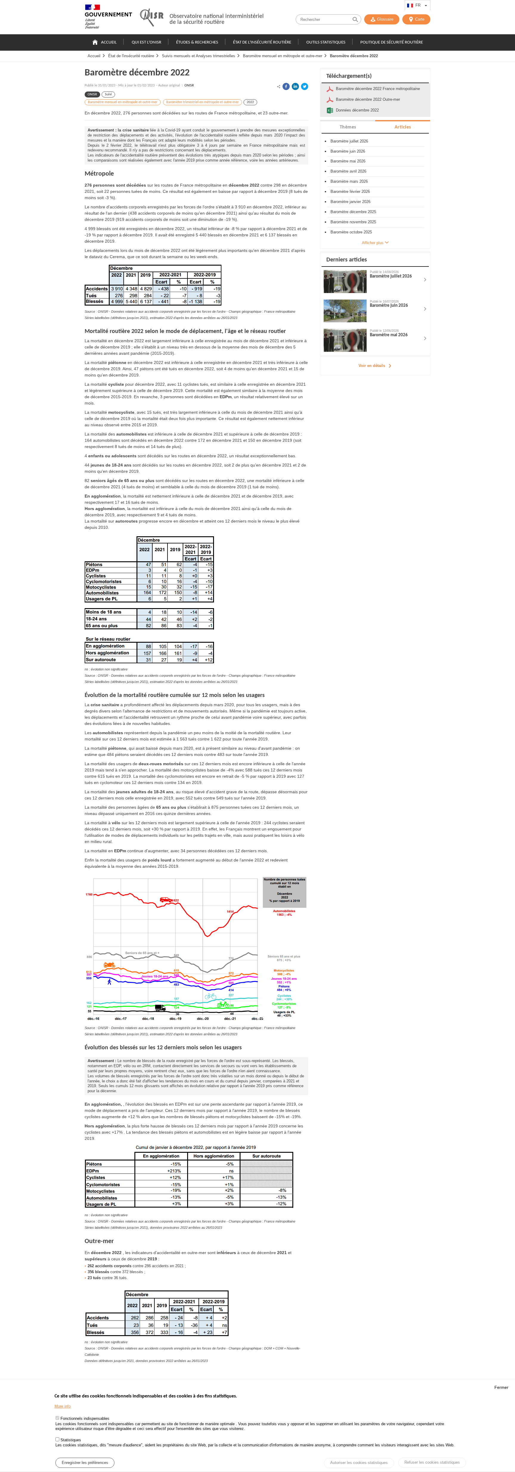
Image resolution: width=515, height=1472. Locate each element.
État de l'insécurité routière (262, 42)
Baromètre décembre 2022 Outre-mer (368, 99)
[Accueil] (108, 17)
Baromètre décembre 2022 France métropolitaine (378, 88)
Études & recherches (197, 42)
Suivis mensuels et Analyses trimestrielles (198, 56)
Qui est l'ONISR (146, 42)
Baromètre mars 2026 (349, 181)
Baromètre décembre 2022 (354, 56)
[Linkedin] (295, 86)
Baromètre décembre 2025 (353, 212)
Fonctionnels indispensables (85, 1419)
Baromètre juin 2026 (348, 151)
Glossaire (385, 19)
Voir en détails (372, 365)
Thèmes (348, 127)
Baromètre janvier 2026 (350, 201)
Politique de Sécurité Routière (391, 42)
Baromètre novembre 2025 (353, 222)
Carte (419, 19)
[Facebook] (286, 86)
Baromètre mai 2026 (348, 161)
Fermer (501, 1387)
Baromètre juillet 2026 (349, 141)
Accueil (109, 42)
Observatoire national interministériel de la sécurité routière (217, 19)
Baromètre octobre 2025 (351, 232)
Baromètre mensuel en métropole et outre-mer (282, 56)
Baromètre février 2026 (350, 191)
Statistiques (71, 1440)
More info (63, 1406)
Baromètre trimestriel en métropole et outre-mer (202, 102)
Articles (403, 127)
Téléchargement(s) (349, 76)
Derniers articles (346, 260)
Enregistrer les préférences (85, 1462)
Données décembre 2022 (357, 110)
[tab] (347, 127)
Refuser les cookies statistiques (432, 1462)
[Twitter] (304, 86)
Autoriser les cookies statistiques (359, 1463)
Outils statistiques (325, 42)
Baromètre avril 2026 (348, 171)
